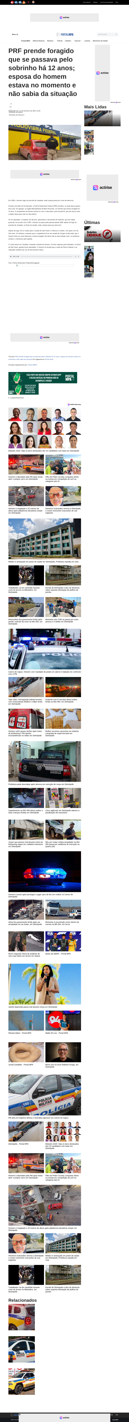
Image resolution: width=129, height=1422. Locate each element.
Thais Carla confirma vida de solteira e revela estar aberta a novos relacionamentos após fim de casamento (107, 138)
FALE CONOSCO (87, 2)
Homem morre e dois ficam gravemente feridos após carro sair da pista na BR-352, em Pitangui (106, 132)
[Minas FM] (24, 2)
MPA (10, 45)
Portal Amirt (49, 359)
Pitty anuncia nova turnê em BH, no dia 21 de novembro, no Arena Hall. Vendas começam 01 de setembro (106, 253)
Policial (59, 41)
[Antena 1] (28, 2)
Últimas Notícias (39, 41)
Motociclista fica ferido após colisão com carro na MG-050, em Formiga (106, 273)
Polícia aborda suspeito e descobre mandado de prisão (38, 1396)
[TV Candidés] (33, 2)
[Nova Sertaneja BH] (16, 2)
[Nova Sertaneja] (20, 2)
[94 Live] (12, 2)
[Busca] (116, 34)
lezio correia (16, 107)
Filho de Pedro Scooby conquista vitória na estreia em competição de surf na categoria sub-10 (106, 144)
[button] (71, 40)
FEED (117, 2)
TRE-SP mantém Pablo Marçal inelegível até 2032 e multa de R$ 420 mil (107, 248)
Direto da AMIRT (18, 45)
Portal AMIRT (32, 365)
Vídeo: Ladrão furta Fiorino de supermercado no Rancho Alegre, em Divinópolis (107, 151)
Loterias (87, 41)
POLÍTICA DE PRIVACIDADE (106, 2)
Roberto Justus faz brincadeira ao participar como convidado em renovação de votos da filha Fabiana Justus (107, 268)
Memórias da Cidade (100, 41)
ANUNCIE (95, 2)
